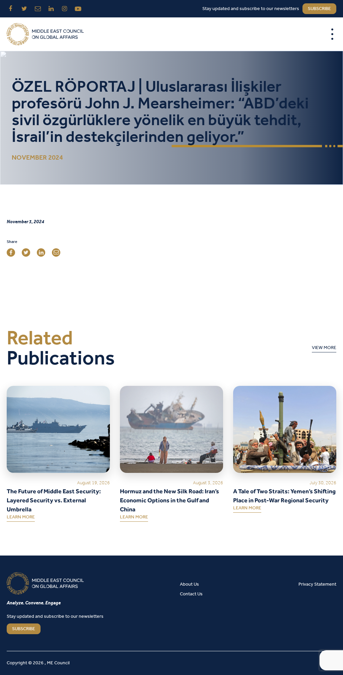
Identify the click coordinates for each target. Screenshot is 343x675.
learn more (21, 518)
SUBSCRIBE (23, 629)
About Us (189, 584)
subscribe (319, 8)
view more (324, 349)
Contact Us (191, 594)
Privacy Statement (317, 584)
